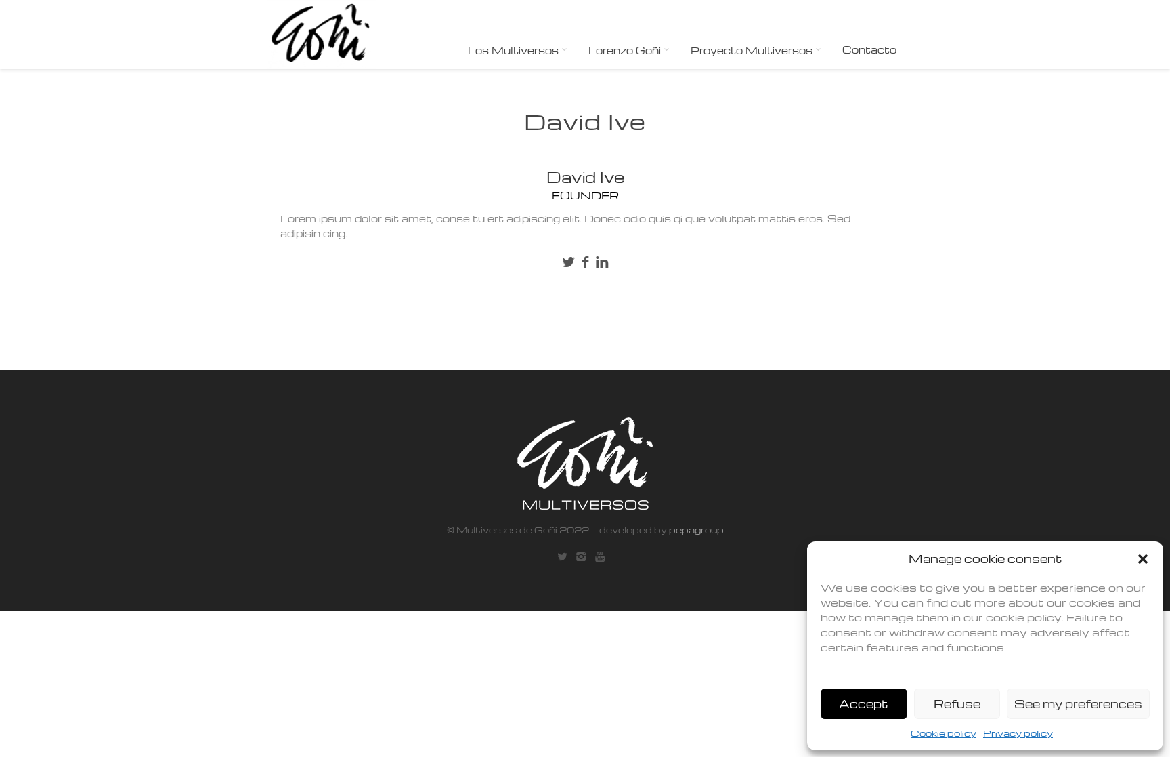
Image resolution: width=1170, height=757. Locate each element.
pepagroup (695, 529)
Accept (863, 704)
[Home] (321, 34)
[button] (1143, 559)
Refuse (957, 704)
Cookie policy (943, 733)
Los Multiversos (514, 50)
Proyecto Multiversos (753, 50)
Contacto (869, 50)
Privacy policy (1018, 733)
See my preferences (1078, 704)
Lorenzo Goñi (626, 50)
